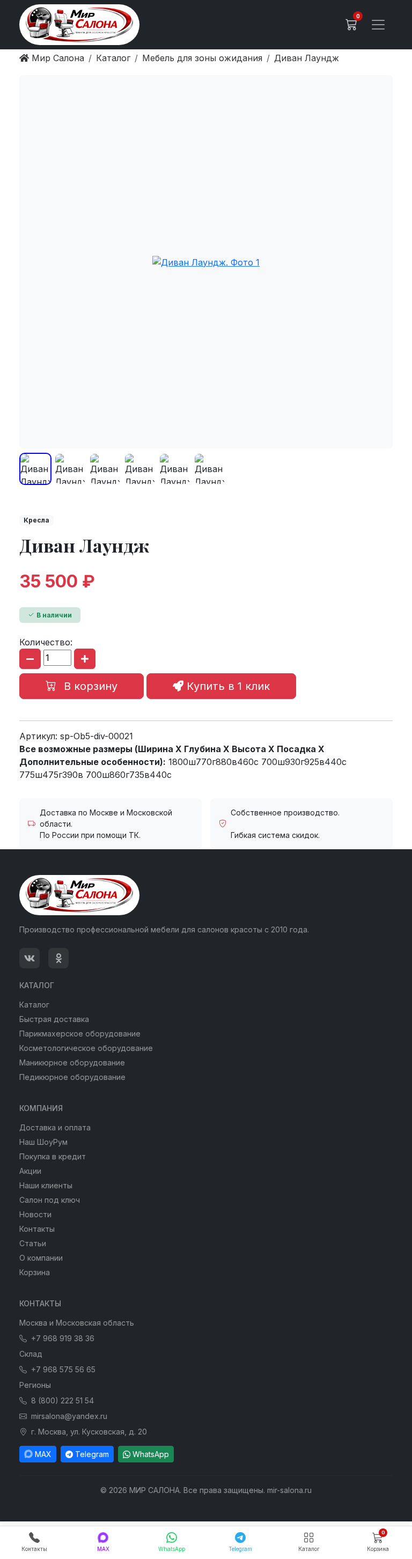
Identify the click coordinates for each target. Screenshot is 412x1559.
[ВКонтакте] (29, 958)
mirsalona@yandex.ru (69, 1416)
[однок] (58, 958)
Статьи (32, 1243)
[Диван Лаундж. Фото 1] (206, 262)
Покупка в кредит (52, 1156)
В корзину (89, 686)
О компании (41, 1257)
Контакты (37, 1228)
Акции (30, 1170)
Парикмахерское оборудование (80, 1033)
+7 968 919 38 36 (62, 1338)
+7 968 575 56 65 (63, 1369)
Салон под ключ (49, 1199)
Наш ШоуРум (43, 1141)
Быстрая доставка (54, 1019)
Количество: (45, 642)
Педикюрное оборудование (72, 1077)
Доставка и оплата (55, 1127)
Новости (35, 1214)
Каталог (34, 1004)
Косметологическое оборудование (86, 1048)
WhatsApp (151, 1454)
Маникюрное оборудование (72, 1062)
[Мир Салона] (79, 24)
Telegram (92, 1454)
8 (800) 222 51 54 (62, 1400)
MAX (43, 1454)
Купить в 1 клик (226, 686)
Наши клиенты (45, 1185)
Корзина (34, 1272)
